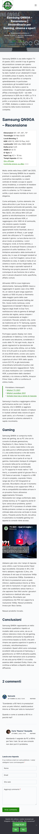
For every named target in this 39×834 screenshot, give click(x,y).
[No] (36, 825)
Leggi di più (19, 824)
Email (6, 775)
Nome (6, 768)
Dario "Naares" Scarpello (22, 731)
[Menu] (36, 5)
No (23, 830)
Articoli (21, 35)
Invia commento (11, 810)
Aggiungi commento (12, 789)
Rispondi (33, 698)
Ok (16, 830)
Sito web (7, 782)
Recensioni (28, 35)
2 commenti (19, 37)
